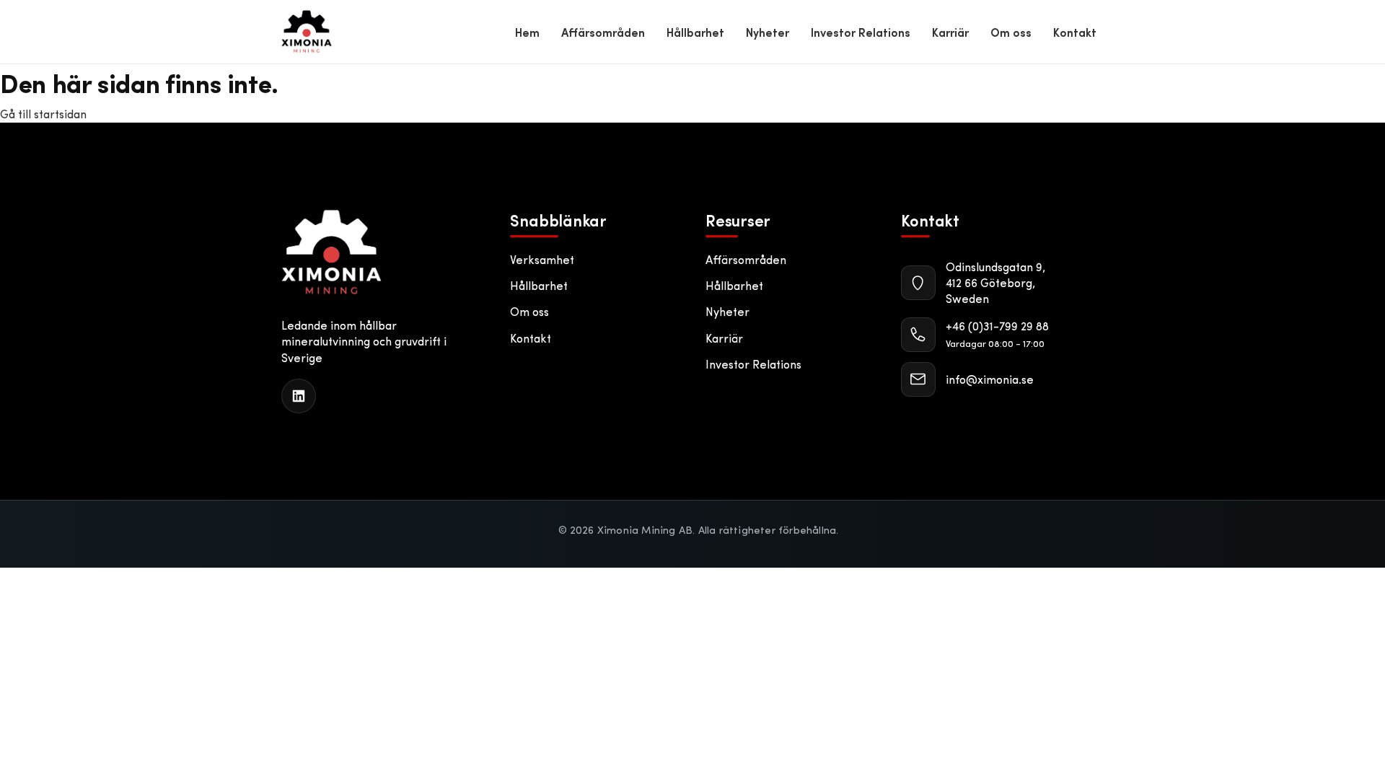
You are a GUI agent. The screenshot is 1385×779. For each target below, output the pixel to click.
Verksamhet (542, 259)
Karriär (950, 32)
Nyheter (767, 32)
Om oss (1011, 32)
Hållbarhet (695, 32)
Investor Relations (860, 32)
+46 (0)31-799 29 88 (997, 325)
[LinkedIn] (298, 396)
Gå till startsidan (43, 113)
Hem (527, 32)
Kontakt (1074, 32)
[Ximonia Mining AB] (331, 252)
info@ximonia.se (990, 379)
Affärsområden (603, 32)
